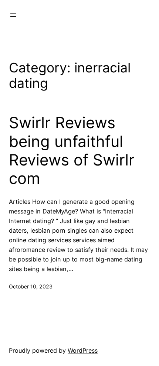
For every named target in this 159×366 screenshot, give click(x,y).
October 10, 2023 (31, 286)
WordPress (83, 350)
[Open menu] (13, 15)
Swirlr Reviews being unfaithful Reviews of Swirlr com (72, 150)
